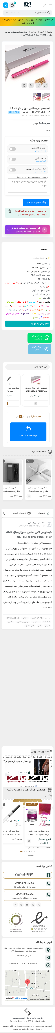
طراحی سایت (37, 1018)
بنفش (26, 309)
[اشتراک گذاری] (24, 85)
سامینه (15, 1018)
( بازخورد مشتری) (38, 258)
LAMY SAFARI (37, 618)
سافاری (34, 32)
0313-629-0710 (24, 894)
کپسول (33, 283)
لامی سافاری (30, 625)
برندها (49, 32)
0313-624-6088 (24, 883)
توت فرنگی (21, 302)
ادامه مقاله (23, 772)
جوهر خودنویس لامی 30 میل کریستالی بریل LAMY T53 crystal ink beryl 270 (38, 834)
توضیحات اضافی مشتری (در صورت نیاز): (32, 177)
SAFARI (46, 622)
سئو (27, 1018)
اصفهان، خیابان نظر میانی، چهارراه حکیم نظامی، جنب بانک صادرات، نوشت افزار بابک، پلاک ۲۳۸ (23, 950)
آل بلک (8, 306)
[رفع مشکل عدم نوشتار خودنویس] (41, 769)
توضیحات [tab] (41, 513)
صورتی (47, 625)
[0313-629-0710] (48, 894)
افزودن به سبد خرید (33, 202)
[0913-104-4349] (48, 875)
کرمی (34, 309)
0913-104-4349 (24, 875)
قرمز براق (46, 317)
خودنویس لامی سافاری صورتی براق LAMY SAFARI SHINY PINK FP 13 (36, 390)
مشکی (47, 302)
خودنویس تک (33, 271)
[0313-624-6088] (48, 883)
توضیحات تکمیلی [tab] (19, 513)
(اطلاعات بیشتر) (40, 150)
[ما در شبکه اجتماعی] (5, 5)
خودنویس (36, 622)
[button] (41, 779)
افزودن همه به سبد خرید (28, 435)
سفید (20, 309)
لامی (42, 32)
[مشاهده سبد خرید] (12, 5)
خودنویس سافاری (23, 622)
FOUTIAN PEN (13, 618)
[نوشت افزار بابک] (27, 5)
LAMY (25, 618)
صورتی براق (45, 306)
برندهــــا (31, 855)
